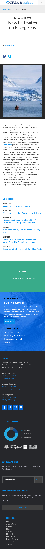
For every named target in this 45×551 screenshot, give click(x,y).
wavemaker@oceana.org (11, 389)
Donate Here (22, 508)
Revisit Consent (12, 539)
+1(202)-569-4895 (9, 386)
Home (4, 9)
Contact (9, 544)
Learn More (9, 321)
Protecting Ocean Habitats (15, 335)
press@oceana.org (8, 400)
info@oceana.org (8, 378)
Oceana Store (11, 524)
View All (7, 342)
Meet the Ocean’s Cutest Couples (16, 206)
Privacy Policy (11, 536)
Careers (9, 531)
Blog (8, 9)
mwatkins (9, 45)
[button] (4, 56)
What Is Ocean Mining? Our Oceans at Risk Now (22, 213)
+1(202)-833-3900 (9, 376)
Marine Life (10, 526)
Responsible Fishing (12, 339)
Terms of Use (10, 541)
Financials (10, 534)
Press (8, 521)
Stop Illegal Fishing (12, 332)
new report (8, 145)
